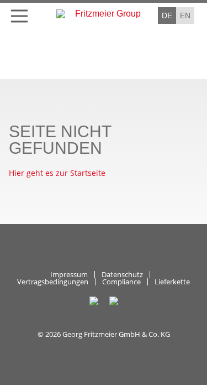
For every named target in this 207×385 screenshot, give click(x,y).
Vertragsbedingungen (52, 281)
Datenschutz (122, 274)
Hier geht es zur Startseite (57, 173)
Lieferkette (172, 281)
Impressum (69, 274)
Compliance (121, 281)
